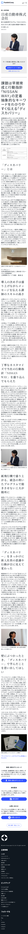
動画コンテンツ (4, 900)
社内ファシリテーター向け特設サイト (8, 902)
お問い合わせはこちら (14, 71)
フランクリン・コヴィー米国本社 (7, 877)
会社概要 (3, 854)
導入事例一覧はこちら (14, 825)
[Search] (26, 2)
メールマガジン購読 (5, 915)
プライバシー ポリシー (5, 873)
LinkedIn (3, 928)
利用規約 (3, 871)
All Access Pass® (4, 887)
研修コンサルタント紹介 (5, 864)
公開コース (3, 893)
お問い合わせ (15, 817)
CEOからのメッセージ (5, 858)
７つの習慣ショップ (4, 906)
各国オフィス (3, 869)
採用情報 (3, 867)
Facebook (3, 924)
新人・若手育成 (5, 10)
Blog (2, 918)
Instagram (3, 926)
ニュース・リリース (4, 856)
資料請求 (15, 799)
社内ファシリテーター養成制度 (7, 891)
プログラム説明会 (4, 889)
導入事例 (3, 895)
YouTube (3, 922)
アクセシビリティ (4, 875)
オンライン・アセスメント (5, 904)
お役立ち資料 (3, 897)
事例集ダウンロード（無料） (14, 68)
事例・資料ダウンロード (15, 780)
